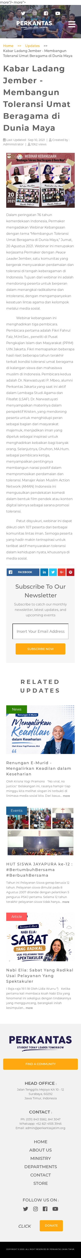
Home (8, 46)
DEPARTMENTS (40, 1166)
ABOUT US (40, 1150)
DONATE (51, 1225)
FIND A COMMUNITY (41, 1064)
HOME (40, 1141)
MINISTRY (40, 1158)
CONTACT (40, 1175)
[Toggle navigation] (72, 24)
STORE (40, 1183)
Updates (32, 46)
